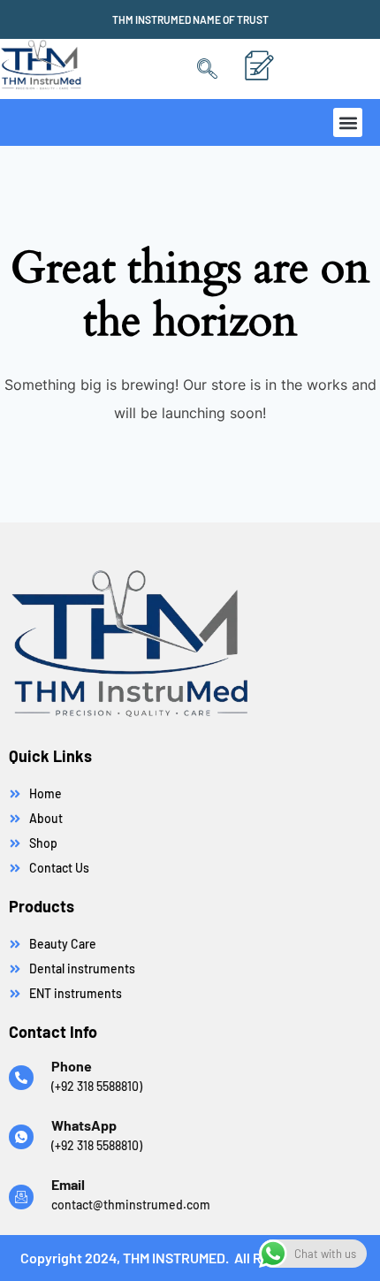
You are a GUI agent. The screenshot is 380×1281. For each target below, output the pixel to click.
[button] (347, 122)
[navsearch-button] (207, 69)
